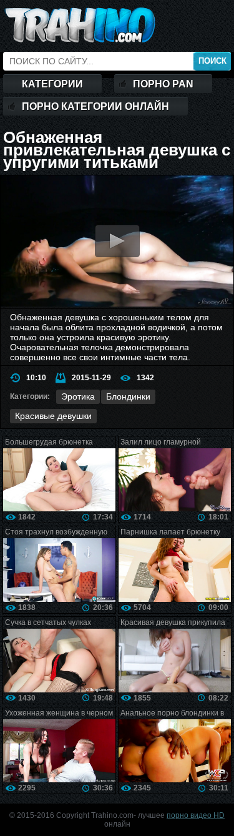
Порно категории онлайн (95, 106)
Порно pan (163, 84)
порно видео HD (196, 815)
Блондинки (128, 396)
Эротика (78, 396)
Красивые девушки (53, 416)
